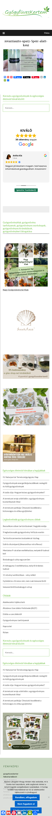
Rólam (5, 632)
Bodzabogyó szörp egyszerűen (16, 559)
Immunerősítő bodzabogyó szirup (17, 587)
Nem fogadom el (26, 804)
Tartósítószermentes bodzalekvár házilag (21, 538)
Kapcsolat (7, 626)
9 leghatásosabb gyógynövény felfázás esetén (23, 532)
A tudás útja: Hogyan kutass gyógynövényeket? (24, 492)
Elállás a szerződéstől (12, 614)
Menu (46, 33)
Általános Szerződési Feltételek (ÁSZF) (20, 608)
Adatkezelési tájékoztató (14, 602)
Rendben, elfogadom (26, 797)
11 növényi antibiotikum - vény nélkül (19, 575)
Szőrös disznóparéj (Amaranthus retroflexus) (22, 544)
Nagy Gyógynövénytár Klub (16, 290)
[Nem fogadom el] (48, 797)
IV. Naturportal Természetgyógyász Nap (20, 477)
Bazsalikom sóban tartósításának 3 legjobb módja (24, 526)
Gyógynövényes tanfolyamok (16, 620)
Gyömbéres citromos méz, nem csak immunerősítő (24, 581)
